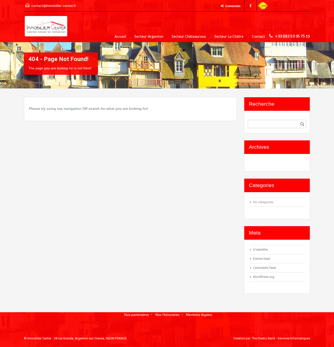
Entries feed (261, 258)
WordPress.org (263, 277)
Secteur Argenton (148, 36)
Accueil (120, 36)
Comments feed (264, 268)
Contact (258, 36)
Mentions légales (199, 315)
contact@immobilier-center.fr (53, 5)
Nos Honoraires (167, 315)
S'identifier (260, 249)
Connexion (232, 6)
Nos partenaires (136, 315)
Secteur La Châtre (229, 36)
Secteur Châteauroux (189, 36)
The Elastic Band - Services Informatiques (281, 338)
